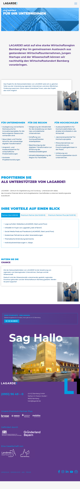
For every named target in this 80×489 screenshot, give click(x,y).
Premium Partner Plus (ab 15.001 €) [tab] (62, 215)
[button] (76, 4)
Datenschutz (15, 472)
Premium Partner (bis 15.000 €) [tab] (33, 215)
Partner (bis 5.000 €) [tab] (10, 215)
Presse (28, 472)
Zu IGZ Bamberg (12, 321)
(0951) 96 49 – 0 (12, 394)
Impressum (5, 472)
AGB (23, 472)
